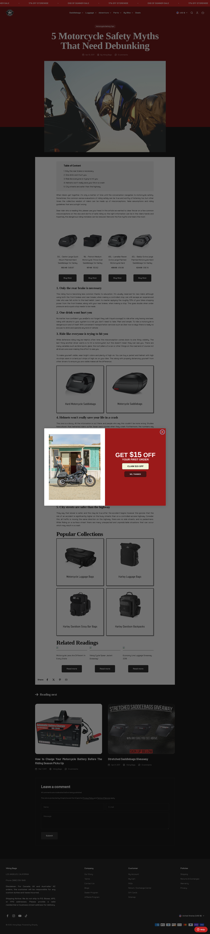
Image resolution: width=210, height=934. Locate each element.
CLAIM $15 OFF (135, 466)
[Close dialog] (162, 432)
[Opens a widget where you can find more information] (201, 930)
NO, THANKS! (135, 474)
